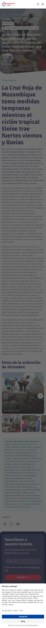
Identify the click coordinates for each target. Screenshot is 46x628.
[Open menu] (42, 4)
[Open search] (38, 4)
